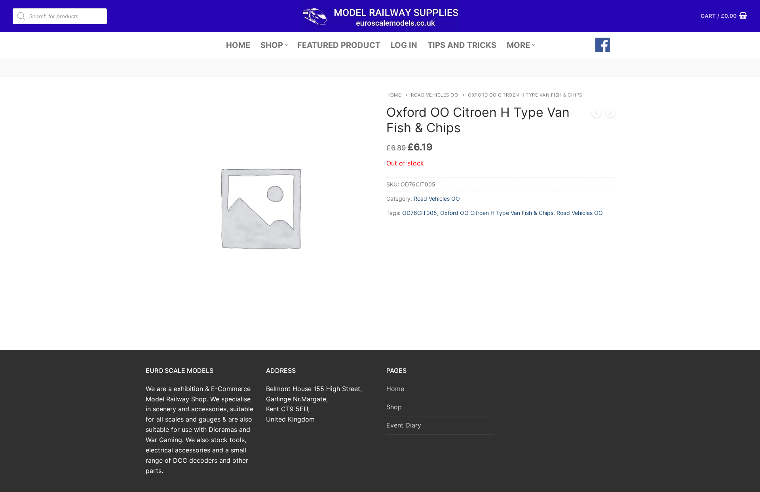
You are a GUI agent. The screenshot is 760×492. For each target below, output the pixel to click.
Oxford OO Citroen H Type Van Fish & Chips (496, 212)
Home (393, 95)
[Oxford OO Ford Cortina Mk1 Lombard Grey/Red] (610, 114)
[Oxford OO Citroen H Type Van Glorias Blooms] (596, 114)
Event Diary (403, 425)
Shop (394, 407)
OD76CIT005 (419, 212)
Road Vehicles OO (434, 95)
